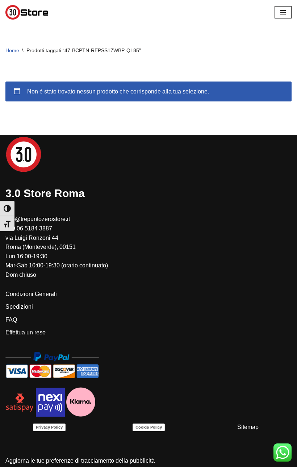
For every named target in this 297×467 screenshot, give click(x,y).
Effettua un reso (25, 332)
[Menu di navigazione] (283, 12)
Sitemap (248, 427)
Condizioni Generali (31, 294)
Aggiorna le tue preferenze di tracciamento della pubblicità (80, 461)
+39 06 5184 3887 (28, 228)
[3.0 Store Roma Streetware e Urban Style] (27, 12)
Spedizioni (19, 307)
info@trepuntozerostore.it (37, 219)
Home (12, 50)
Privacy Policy (49, 427)
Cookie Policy (148, 427)
